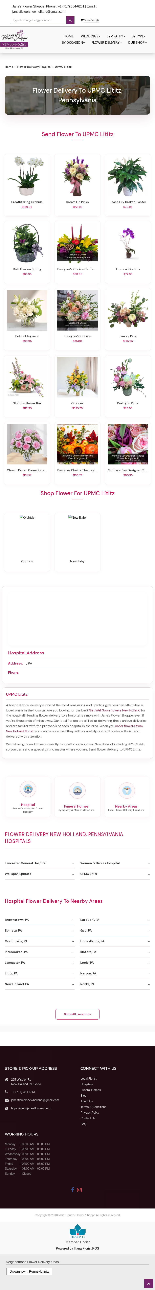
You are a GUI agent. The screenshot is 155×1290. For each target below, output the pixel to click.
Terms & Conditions (93, 1107)
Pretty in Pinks (128, 403)
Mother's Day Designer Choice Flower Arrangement (128, 470)
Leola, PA (87, 963)
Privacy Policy (90, 1112)
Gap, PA (86, 931)
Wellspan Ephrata (18, 874)
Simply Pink (127, 336)
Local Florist (88, 1078)
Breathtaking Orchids (27, 202)
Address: (15, 663)
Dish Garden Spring (27, 269)
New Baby (77, 561)
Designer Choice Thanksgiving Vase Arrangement (77, 470)
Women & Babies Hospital (100, 863)
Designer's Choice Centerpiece (77, 269)
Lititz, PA (11, 973)
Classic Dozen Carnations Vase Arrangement (27, 470)
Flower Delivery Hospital (34, 67)
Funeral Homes (91, 1090)
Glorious (77, 403)
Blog (83, 1095)
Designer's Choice (77, 336)
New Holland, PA (17, 984)
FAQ (84, 1124)
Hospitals (87, 1084)
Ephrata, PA (13, 931)
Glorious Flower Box (27, 403)
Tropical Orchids (128, 269)
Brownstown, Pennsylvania (29, 1271)
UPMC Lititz (88, 874)
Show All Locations (77, 1014)
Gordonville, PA (16, 941)
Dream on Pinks (77, 202)
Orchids (27, 561)
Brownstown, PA (17, 920)
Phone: (13, 672)
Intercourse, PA (16, 952)
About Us (87, 1101)
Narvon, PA (88, 973)
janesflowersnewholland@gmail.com (35, 1100)
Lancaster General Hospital (25, 863)
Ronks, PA (87, 984)
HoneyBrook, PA (92, 941)
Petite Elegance (27, 336)
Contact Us (88, 1118)
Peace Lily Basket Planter (128, 202)
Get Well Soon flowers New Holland (114, 710)
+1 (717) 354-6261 (23, 1092)
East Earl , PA (89, 920)
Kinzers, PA (88, 952)
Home (69, 36)
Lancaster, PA (15, 963)
